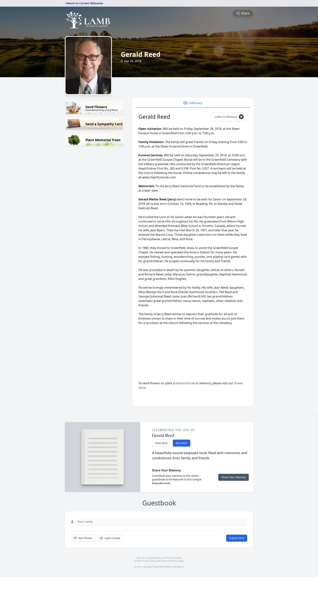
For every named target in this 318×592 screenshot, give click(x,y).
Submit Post (236, 538)
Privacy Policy (149, 560)
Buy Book (181, 443)
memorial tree (185, 383)
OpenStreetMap (163, 566)
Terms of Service (169, 560)
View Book (161, 443)
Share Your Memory (233, 477)
